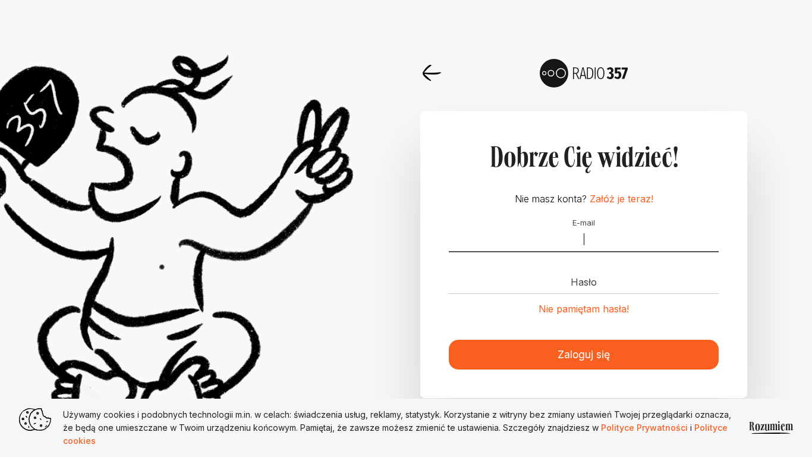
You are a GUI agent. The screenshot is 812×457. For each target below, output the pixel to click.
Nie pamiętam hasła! (584, 309)
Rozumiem (771, 427)
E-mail (583, 223)
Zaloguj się (584, 354)
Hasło (584, 282)
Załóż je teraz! (621, 199)
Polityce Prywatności (645, 427)
